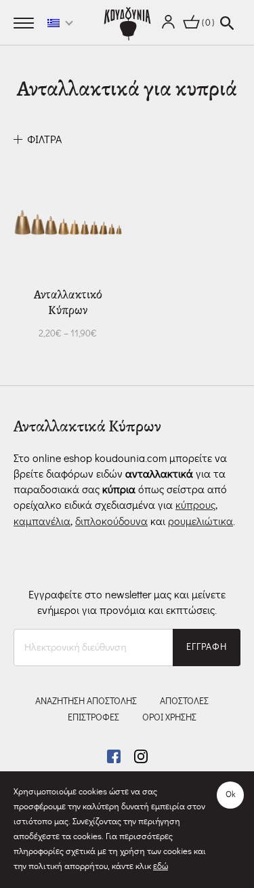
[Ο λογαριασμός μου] (168, 23)
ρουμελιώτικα (200, 521)
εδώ (160, 866)
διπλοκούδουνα (111, 521)
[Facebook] (115, 754)
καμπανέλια (42, 521)
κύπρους (195, 505)
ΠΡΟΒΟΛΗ (37, 334)
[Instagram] (141, 754)
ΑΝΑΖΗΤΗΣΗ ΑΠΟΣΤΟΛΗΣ (86, 701)
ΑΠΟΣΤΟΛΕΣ (184, 701)
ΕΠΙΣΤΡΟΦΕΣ (93, 717)
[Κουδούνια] (127, 24)
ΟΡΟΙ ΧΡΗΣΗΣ (169, 717)
